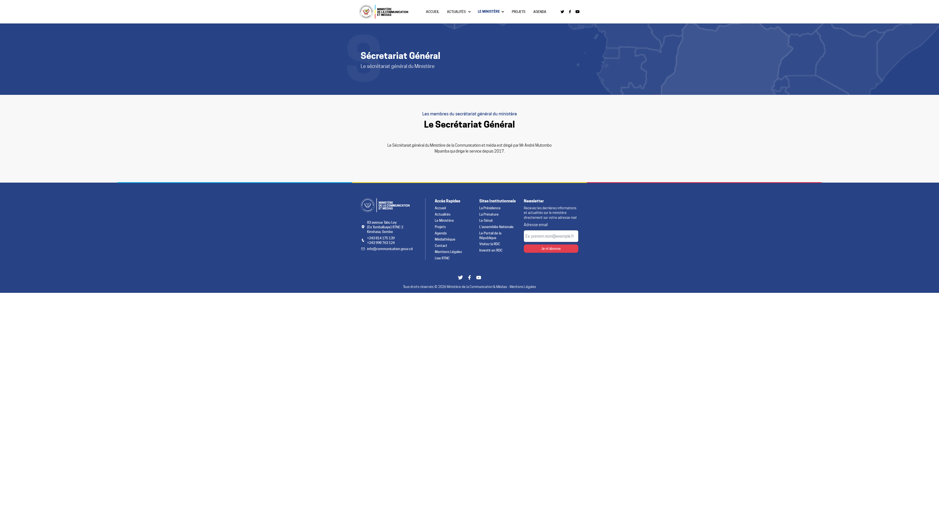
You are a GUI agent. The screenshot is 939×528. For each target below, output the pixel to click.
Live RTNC (442, 258)
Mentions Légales (448, 252)
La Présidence (490, 208)
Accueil (432, 12)
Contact (441, 245)
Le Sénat (486, 220)
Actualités (456, 12)
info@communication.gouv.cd (390, 249)
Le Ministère (489, 12)
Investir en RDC (491, 250)
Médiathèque (445, 239)
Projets (518, 12)
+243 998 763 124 (381, 243)
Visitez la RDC (489, 244)
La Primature (489, 214)
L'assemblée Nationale (496, 227)
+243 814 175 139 (381, 238)
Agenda (539, 12)
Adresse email (536, 224)
